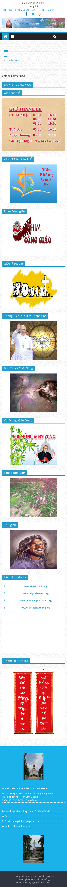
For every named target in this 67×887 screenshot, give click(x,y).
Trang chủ (19, 876)
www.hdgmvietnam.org (36, 593)
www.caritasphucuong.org (36, 607)
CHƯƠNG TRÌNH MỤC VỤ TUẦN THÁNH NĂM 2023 (29, 8)
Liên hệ (50, 876)
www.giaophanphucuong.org (36, 600)
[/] (5, 36)
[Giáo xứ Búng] (5, 60)
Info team (46, 882)
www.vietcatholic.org (35, 586)
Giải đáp (41, 876)
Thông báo (31, 876)
